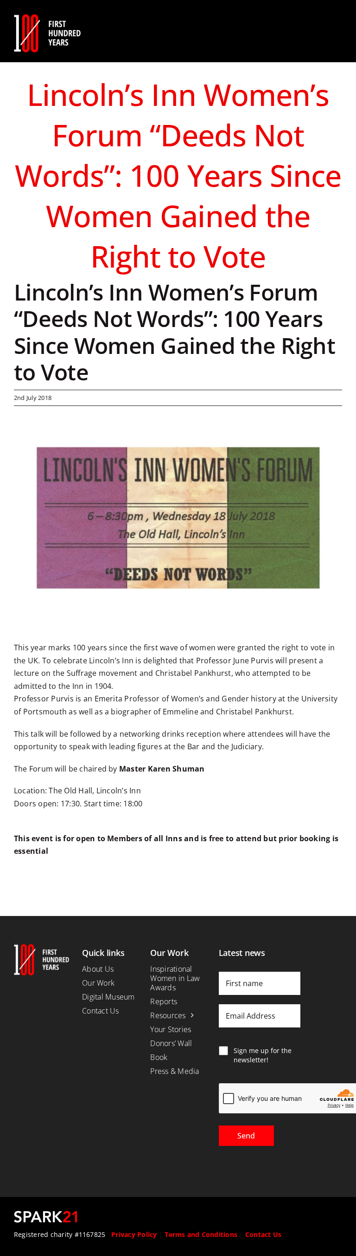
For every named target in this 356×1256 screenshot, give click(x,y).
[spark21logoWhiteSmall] (45, 1215)
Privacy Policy (134, 1234)
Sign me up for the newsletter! (263, 1055)
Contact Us (263, 1234)
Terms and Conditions (201, 1234)
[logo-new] (47, 18)
